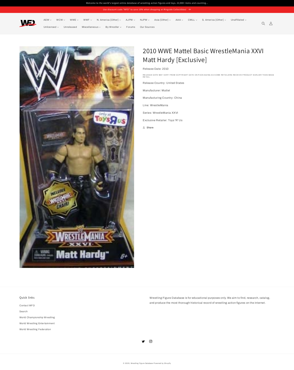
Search (23, 311)
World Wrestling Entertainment (37, 323)
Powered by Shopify (162, 363)
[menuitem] (47, 20)
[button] (263, 23)
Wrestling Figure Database (142, 363)
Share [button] (150, 127)
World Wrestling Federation (35, 329)
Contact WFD (27, 305)
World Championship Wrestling (37, 317)
